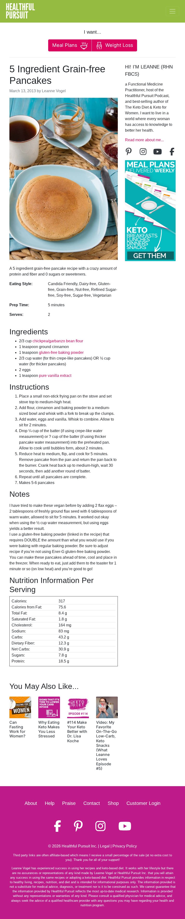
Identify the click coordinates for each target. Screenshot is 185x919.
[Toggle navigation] (172, 11)
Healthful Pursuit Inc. (79, 846)
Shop (113, 803)
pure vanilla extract (55, 376)
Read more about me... (144, 140)
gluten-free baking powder (61, 352)
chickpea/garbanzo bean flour (58, 341)
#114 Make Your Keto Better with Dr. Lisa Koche (77, 731)
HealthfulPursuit (20, 11)
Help (49, 803)
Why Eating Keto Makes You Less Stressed (49, 729)
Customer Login (143, 803)
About (31, 803)
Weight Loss (118, 45)
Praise (69, 803)
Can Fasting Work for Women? (17, 729)
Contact (91, 803)
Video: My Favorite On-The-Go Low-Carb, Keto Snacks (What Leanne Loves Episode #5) (106, 745)
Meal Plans (65, 45)
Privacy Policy (124, 846)
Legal (105, 846)
